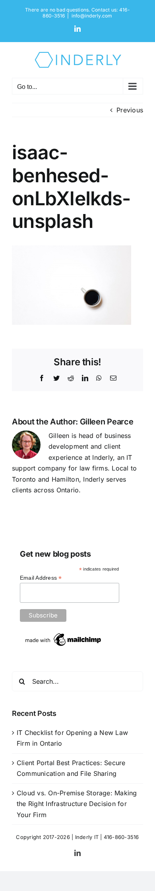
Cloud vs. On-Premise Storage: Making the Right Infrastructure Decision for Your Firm (77, 804)
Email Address (41, 578)
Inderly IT (87, 837)
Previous (129, 110)
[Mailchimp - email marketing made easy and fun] (63, 634)
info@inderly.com (92, 16)
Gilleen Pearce (107, 421)
